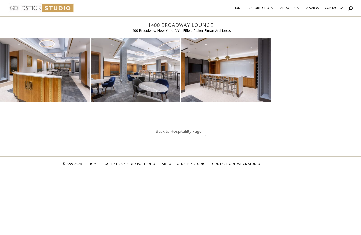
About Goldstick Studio (184, 164)
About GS (287, 8)
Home (238, 8)
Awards (312, 8)
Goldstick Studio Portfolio (130, 164)
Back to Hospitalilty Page (179, 131)
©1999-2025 (72, 164)
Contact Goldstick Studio (236, 164)
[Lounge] (45, 101)
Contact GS (334, 8)
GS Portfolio (259, 8)
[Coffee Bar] (226, 101)
